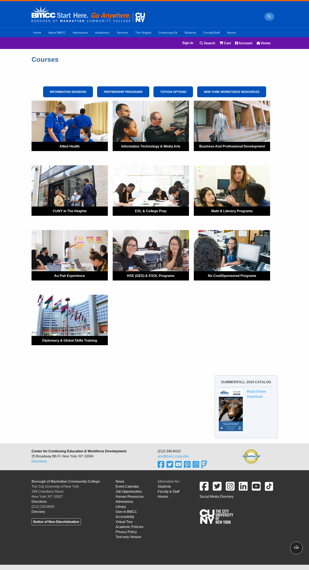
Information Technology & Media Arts (150, 146)
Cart (227, 43)
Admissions (124, 501)
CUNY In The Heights (70, 211)
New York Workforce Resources (231, 91)
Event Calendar (127, 486)
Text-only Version (128, 537)
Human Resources (130, 496)
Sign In (187, 43)
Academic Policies (129, 527)
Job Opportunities (129, 491)
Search (209, 43)
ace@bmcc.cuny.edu (173, 456)
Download (254, 396)
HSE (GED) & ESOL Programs (150, 276)
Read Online (256, 391)
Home (265, 43)
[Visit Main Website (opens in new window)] (88, 14)
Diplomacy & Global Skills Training (69, 340)
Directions (39, 461)
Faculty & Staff (168, 491)
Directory (38, 511)
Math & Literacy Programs (232, 211)
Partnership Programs (123, 91)
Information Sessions (68, 91)
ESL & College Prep (150, 211)
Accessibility (125, 517)
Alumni (163, 496)
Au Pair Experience (69, 276)
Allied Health (69, 146)
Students (164, 486)
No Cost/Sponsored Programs (232, 276)
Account (245, 43)
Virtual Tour (124, 522)
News (120, 481)
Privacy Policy (126, 532)
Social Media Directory (217, 496)
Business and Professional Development (232, 146)
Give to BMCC (126, 511)
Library (121, 506)
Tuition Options (173, 91)
